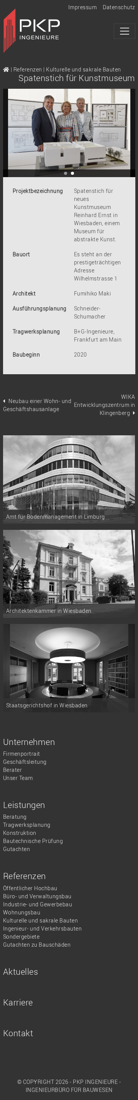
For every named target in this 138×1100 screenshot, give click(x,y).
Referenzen (27, 69)
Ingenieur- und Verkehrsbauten (42, 928)
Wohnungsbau (22, 912)
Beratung (15, 816)
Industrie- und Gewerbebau (37, 904)
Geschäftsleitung (25, 761)
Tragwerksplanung (27, 824)
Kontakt (18, 1033)
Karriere (18, 1002)
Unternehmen (29, 741)
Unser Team (18, 777)
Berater (12, 769)
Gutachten (16, 849)
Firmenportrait (21, 753)
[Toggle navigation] (124, 31)
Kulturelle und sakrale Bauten (83, 69)
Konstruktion (19, 832)
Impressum (82, 7)
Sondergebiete (21, 936)
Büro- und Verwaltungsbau (37, 896)
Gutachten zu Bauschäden (37, 944)
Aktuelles (20, 971)
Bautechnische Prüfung (33, 840)
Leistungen (24, 804)
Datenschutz (119, 7)
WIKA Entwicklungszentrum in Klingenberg (104, 404)
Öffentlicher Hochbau (30, 888)
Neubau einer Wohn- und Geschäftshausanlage (37, 405)
